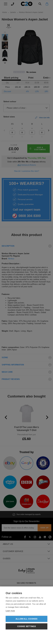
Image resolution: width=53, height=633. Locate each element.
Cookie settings (26, 626)
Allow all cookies (26, 619)
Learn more (10, 611)
